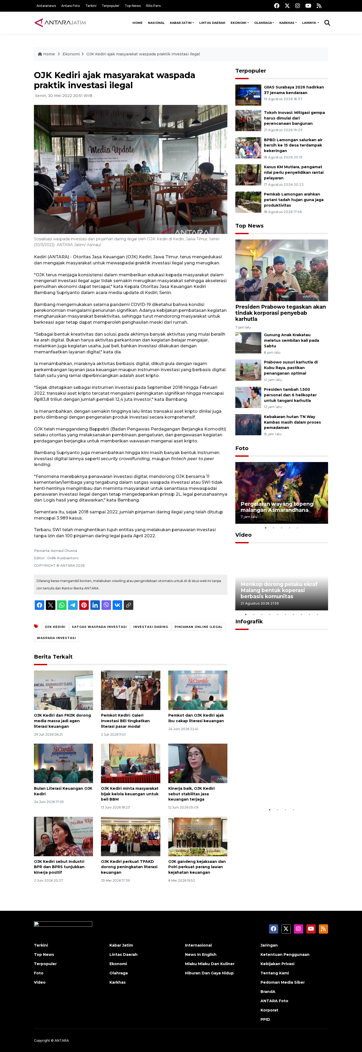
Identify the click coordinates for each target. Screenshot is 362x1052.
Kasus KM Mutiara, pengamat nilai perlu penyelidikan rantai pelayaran (294, 172)
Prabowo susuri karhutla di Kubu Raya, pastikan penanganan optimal (291, 368)
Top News (133, 6)
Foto (242, 448)
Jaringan (269, 945)
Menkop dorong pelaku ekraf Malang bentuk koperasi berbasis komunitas (279, 590)
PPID (265, 1019)
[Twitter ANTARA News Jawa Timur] (287, 5)
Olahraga (263, 23)
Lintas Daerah (212, 23)
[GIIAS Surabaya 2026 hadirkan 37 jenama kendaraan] (248, 94)
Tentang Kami (275, 973)
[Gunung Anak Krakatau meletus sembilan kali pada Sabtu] (248, 342)
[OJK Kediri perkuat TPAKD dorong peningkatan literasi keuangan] (130, 835)
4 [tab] (289, 527)
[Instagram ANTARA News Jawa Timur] (297, 5)
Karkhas (286, 23)
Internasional (198, 945)
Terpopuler (111, 6)
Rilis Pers (153, 6)
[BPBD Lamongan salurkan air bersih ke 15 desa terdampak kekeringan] (248, 147)
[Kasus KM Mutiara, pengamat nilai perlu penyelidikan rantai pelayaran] (248, 174)
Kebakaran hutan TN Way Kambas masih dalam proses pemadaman (292, 422)
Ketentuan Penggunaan (285, 954)
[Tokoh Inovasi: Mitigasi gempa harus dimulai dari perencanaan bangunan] (248, 120)
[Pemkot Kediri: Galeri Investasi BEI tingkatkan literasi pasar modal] (130, 690)
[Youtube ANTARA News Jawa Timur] (308, 5)
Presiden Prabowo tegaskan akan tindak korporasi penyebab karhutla (280, 313)
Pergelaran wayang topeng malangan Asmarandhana (277, 507)
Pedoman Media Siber (283, 982)
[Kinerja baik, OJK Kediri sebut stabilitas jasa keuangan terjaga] (197, 763)
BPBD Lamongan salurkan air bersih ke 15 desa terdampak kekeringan (293, 145)
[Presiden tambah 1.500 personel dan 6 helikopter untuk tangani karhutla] (248, 397)
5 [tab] (297, 527)
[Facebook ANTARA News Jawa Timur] (276, 5)
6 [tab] (285, 614)
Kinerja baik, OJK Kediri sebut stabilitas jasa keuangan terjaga (191, 794)
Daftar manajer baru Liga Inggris (274, 789)
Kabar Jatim (181, 23)
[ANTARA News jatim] (60, 23)
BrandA (268, 991)
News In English (201, 954)
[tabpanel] (281, 493)
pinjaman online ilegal (199, 627)
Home (138, 23)
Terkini (90, 6)
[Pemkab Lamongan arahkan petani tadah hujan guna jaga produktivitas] (248, 201)
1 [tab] (265, 527)
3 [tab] (281, 527)
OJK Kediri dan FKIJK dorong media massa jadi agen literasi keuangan (62, 721)
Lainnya (309, 23)
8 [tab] (301, 614)
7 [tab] (293, 614)
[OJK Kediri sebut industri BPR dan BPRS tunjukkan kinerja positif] (63, 835)
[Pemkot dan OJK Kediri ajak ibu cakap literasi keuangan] (197, 690)
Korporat (269, 1010)
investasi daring (150, 627)
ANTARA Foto (274, 1000)
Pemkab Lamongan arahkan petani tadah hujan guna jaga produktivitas (294, 200)
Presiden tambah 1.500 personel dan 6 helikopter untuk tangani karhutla (290, 395)
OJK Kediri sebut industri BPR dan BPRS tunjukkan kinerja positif (59, 867)
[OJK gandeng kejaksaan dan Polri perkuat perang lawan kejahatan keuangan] (197, 835)
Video (243, 535)
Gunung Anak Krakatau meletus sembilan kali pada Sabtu (291, 340)
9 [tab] (309, 614)
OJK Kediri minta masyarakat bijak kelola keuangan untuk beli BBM (129, 794)
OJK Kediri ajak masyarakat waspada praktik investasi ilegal (143, 54)
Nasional (156, 23)
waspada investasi (56, 638)
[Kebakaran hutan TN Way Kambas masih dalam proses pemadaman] (248, 424)
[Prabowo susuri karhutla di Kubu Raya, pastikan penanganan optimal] (248, 369)
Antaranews (46, 6)
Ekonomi (238, 23)
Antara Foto (70, 6)
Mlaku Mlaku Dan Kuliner (210, 963)
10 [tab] (317, 614)
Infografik (249, 621)
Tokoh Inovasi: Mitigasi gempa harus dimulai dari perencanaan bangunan (294, 118)
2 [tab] (273, 527)
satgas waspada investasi (99, 627)
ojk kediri (55, 627)
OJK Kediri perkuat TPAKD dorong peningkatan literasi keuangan (129, 867)
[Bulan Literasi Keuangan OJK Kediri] (63, 763)
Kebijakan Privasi (277, 963)
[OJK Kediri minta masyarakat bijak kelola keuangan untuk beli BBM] (130, 763)
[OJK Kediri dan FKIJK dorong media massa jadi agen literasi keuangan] (63, 690)
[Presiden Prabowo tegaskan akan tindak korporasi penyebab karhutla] (281, 270)
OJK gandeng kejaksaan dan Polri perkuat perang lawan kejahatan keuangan (197, 867)
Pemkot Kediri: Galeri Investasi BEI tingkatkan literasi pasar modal (125, 721)
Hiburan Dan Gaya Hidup (209, 973)
